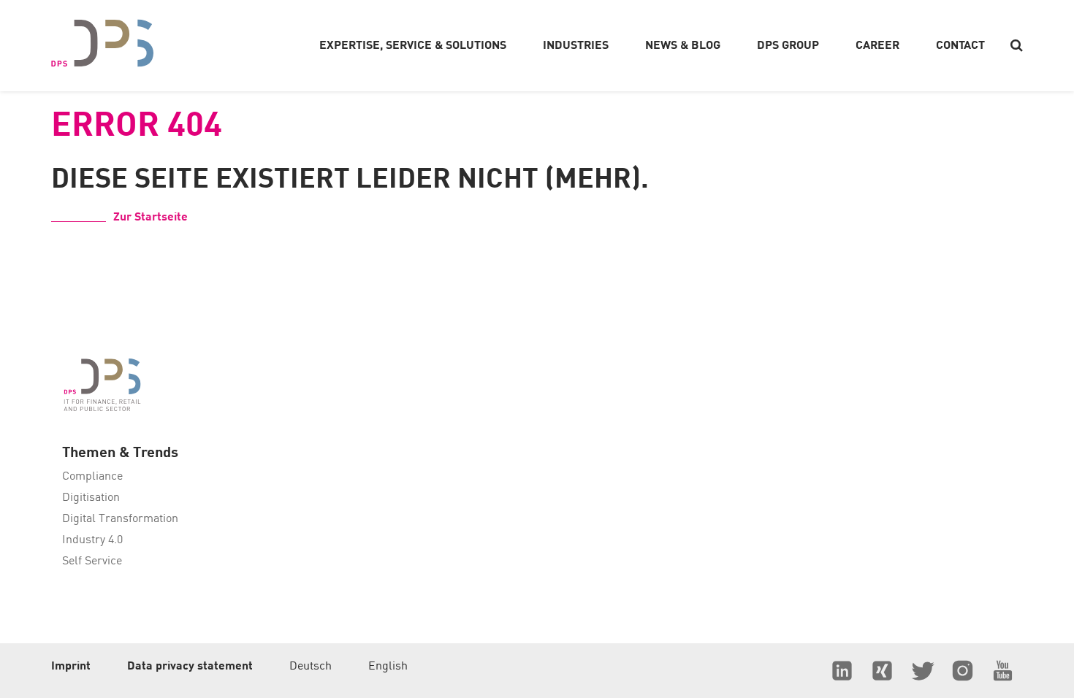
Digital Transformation (120, 519)
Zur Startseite (150, 217)
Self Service (92, 561)
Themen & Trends (120, 453)
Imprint (71, 666)
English (388, 666)
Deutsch (310, 666)
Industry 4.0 (92, 540)
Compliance (92, 477)
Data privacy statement (190, 666)
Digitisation (91, 498)
